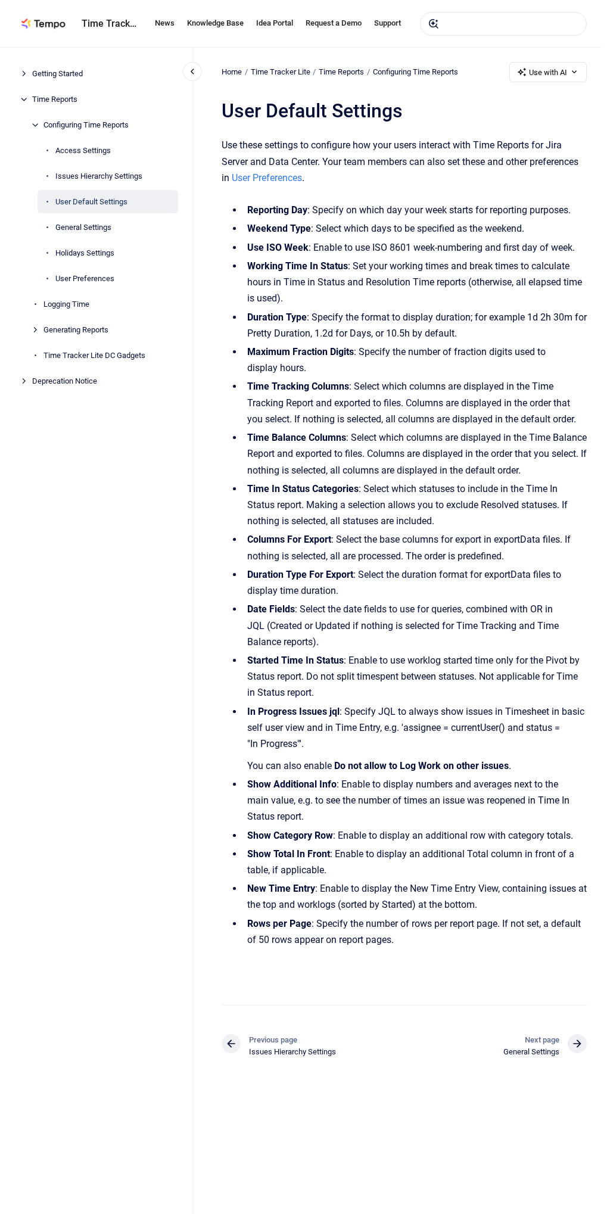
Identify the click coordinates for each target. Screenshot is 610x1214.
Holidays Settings (84, 252)
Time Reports (54, 99)
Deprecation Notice (64, 380)
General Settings (83, 227)
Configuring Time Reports (86, 124)
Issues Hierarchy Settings (98, 176)
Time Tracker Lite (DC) (111, 23)
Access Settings (83, 150)
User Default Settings (91, 201)
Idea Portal (274, 22)
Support (387, 22)
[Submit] (433, 23)
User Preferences (84, 278)
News (165, 22)
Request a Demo (334, 22)
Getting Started (57, 73)
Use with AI (548, 72)
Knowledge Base (215, 22)
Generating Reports (75, 329)
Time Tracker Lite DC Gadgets (94, 355)
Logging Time (66, 304)
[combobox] (503, 24)
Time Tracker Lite (280, 71)
